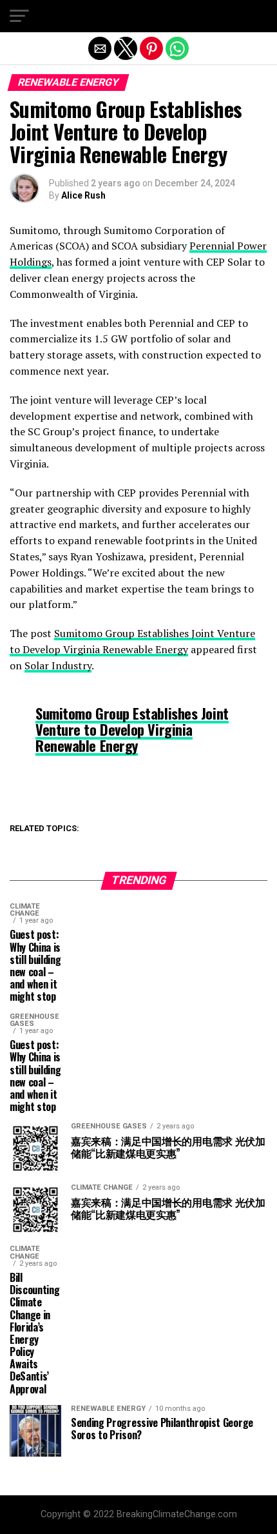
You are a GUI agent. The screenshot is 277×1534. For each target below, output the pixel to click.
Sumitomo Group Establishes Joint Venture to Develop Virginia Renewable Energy (132, 728)
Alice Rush (83, 195)
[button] (19, 16)
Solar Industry (57, 665)
